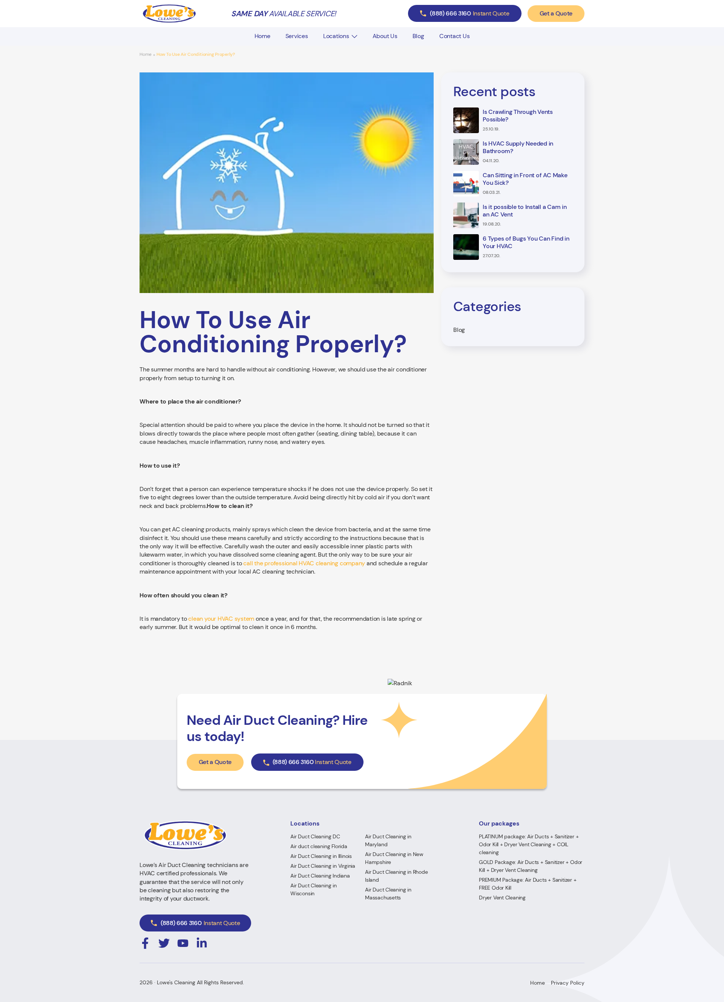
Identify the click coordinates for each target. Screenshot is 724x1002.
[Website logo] (169, 13)
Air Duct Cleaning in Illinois (321, 856)
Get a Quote (556, 13)
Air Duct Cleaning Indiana (320, 875)
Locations (336, 36)
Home (262, 36)
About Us (385, 36)
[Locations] (354, 36)
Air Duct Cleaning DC (315, 836)
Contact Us (454, 36)
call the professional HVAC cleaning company (304, 563)
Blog (418, 36)
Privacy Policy (567, 982)
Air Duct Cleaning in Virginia (322, 865)
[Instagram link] (145, 943)
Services (296, 36)
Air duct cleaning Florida (318, 846)
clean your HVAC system (221, 619)
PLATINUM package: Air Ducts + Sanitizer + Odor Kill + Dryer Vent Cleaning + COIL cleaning (528, 844)
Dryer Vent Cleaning (502, 897)
